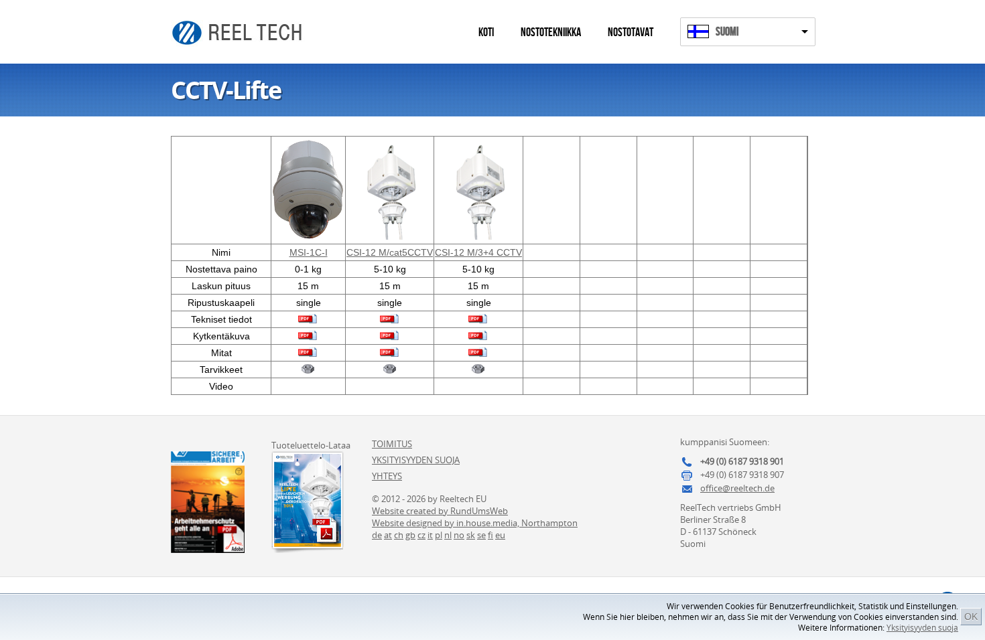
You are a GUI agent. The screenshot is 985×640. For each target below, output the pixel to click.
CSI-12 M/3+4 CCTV (478, 252)
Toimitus (392, 444)
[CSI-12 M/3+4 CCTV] (479, 236)
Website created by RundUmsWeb (440, 511)
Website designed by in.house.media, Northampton (475, 523)
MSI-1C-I (308, 252)
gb (410, 535)
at (388, 535)
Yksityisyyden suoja (922, 627)
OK (971, 616)
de (377, 535)
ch (398, 535)
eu (500, 535)
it (430, 535)
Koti (486, 32)
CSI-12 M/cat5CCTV (389, 252)
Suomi (727, 32)
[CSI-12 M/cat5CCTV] (389, 236)
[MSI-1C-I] (308, 236)
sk (470, 535)
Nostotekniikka (551, 32)
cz (421, 535)
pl (438, 535)
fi (490, 535)
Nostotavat (630, 32)
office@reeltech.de (737, 488)
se (481, 535)
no (459, 535)
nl (448, 535)
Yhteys (387, 476)
